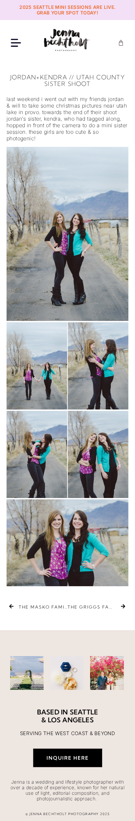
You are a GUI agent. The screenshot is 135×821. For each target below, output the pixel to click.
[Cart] (121, 43)
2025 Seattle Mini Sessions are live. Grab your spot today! (67, 9)
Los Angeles (71, 720)
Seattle (84, 712)
